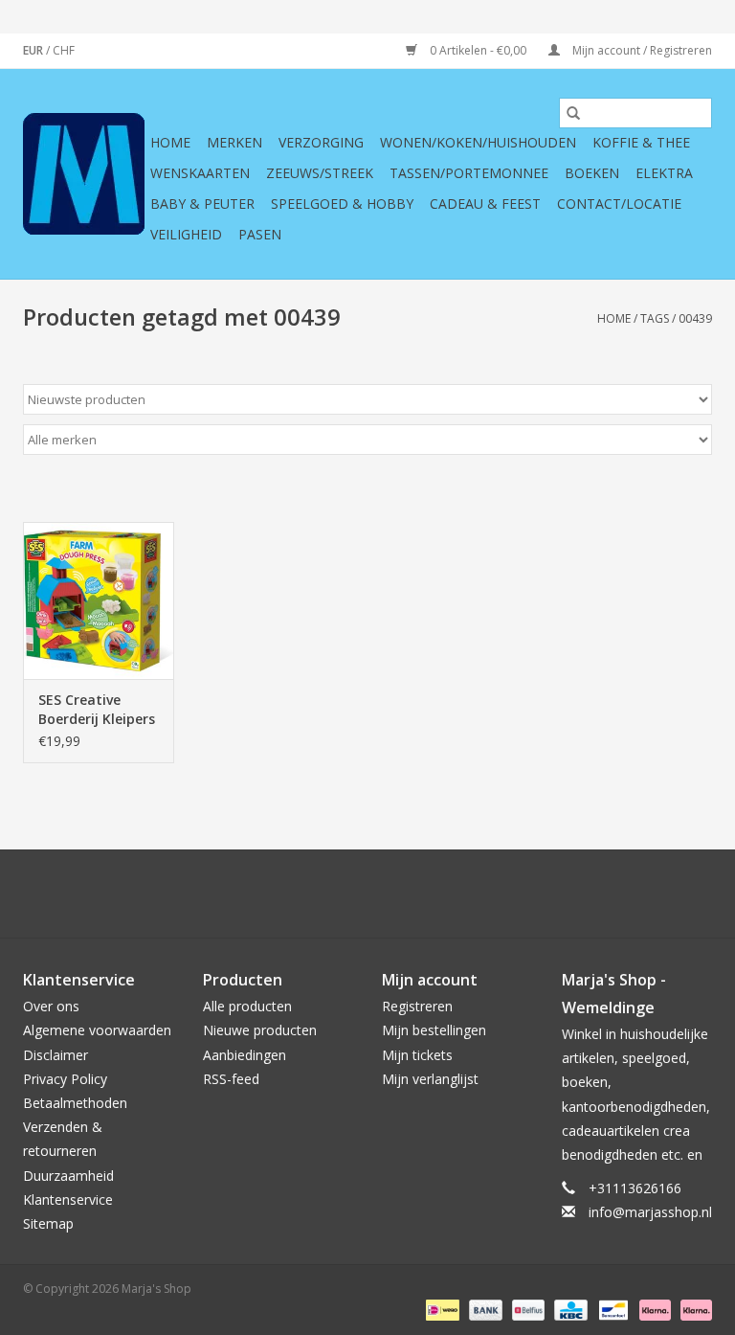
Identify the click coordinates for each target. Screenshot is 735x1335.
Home (170, 142)
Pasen (259, 234)
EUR (34, 50)
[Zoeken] (573, 113)
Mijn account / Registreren (640, 50)
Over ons (51, 1006)
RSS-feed (231, 1079)
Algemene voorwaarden (97, 1030)
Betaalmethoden (75, 1103)
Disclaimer (55, 1055)
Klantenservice (68, 1199)
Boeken (592, 173)
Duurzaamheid (68, 1175)
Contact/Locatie (619, 203)
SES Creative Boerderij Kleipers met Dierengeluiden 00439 (96, 709)
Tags (654, 318)
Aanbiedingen (244, 1055)
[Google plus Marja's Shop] (333, 893)
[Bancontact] (611, 1309)
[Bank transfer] (483, 1309)
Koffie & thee (641, 142)
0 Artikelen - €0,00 (478, 50)
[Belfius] (526, 1309)
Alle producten (247, 1006)
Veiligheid (186, 234)
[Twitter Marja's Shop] (298, 893)
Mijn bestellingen (434, 1030)
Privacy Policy (65, 1079)
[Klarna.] (693, 1309)
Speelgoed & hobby (342, 203)
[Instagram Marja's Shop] (471, 893)
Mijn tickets (417, 1055)
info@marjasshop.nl (650, 1212)
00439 (695, 318)
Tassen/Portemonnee (469, 173)
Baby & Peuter (202, 203)
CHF (64, 50)
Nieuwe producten (260, 1030)
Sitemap (48, 1223)
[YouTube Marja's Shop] (402, 893)
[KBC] (568, 1309)
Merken (234, 142)
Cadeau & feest (485, 203)
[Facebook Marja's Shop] (264, 893)
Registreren (417, 1006)
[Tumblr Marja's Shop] (436, 893)
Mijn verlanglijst (430, 1079)
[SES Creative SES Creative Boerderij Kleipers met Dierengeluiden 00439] (98, 601)
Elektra (664, 173)
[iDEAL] (440, 1309)
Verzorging (321, 142)
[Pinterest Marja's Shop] (367, 893)
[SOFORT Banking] (653, 1309)
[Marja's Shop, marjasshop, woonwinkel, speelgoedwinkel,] (84, 174)
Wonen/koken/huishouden (478, 142)
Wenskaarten (200, 173)
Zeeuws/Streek (319, 173)
